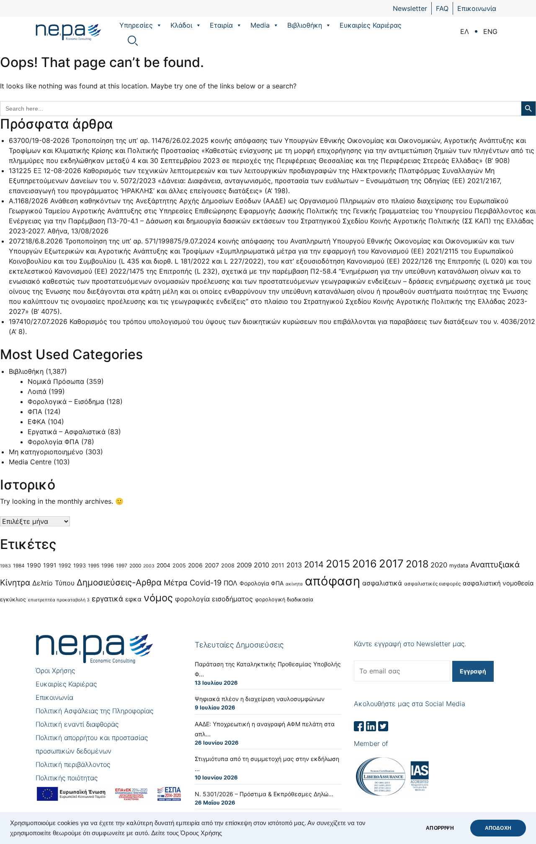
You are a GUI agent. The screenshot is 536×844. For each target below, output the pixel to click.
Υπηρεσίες (136, 25)
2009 (244, 565)
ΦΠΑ (35, 411)
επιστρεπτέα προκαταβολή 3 (59, 600)
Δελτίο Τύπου (53, 583)
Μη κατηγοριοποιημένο (46, 452)
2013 (294, 565)
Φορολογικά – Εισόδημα (66, 401)
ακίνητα (294, 584)
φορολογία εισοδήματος (214, 599)
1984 (19, 565)
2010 (261, 565)
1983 (5, 566)
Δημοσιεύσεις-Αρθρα (119, 582)
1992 (65, 565)
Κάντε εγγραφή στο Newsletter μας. (410, 643)
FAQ (442, 8)
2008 (227, 565)
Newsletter (410, 8)
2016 (364, 563)
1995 (93, 565)
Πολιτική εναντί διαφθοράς (77, 724)
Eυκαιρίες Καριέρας (371, 25)
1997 (121, 565)
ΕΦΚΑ (37, 421)
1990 (34, 565)
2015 (338, 563)
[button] (158, 25)
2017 (391, 563)
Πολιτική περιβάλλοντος (73, 764)
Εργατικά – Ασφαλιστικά (67, 431)
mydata (458, 565)
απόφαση (332, 581)
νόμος (158, 598)
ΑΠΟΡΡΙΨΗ (440, 828)
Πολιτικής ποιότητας (67, 778)
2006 (195, 565)
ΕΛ (464, 31)
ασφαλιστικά (382, 583)
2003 (149, 566)
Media (260, 25)
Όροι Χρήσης (55, 670)
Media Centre (30, 462)
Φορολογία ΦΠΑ (53, 442)
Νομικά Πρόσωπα (56, 381)
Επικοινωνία (476, 8)
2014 (314, 564)
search (133, 41)
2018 (417, 564)
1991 (50, 565)
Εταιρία (221, 25)
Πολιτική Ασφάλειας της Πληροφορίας (94, 711)
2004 (163, 565)
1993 (79, 565)
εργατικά (107, 598)
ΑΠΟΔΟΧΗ (498, 828)
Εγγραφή (473, 671)
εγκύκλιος (13, 599)
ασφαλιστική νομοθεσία (498, 583)
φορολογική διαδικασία (284, 599)
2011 (277, 565)
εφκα (133, 599)
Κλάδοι (181, 25)
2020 (438, 565)
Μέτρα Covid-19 (193, 582)
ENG (490, 31)
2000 (135, 565)
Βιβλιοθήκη (304, 25)
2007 (212, 565)
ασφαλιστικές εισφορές (432, 583)
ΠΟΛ (230, 583)
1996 (107, 565)
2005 (179, 565)
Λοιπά (37, 391)
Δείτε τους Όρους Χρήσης (186, 833)
